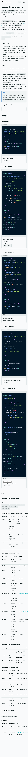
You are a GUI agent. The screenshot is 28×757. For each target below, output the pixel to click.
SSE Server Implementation (11, 109)
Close (9, 245)
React (8, 2)
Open (5, 245)
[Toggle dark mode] (24, 2)
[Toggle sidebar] (3, 2)
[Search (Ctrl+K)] (19, 2)
